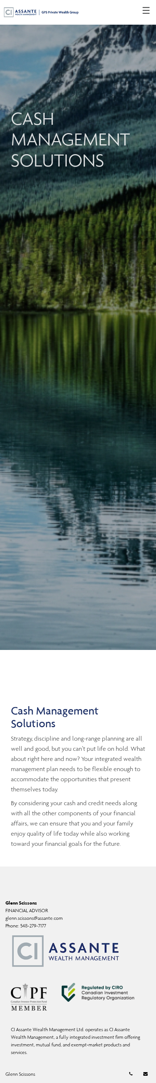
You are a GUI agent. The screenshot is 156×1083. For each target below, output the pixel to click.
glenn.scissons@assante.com (34, 918)
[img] (78, 325)
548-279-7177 (33, 926)
